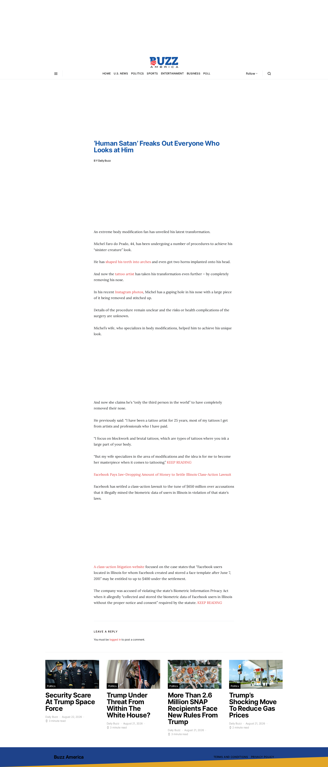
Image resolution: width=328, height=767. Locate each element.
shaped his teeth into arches (128, 262)
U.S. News (121, 73)
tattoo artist (124, 274)
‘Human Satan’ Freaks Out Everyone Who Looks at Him (156, 146)
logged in (115, 639)
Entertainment (172, 73)
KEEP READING (179, 462)
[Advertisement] (164, 26)
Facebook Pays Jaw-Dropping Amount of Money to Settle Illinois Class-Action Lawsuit (162, 474)
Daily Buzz (104, 160)
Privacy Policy (262, 756)
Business (193, 73)
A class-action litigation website (119, 567)
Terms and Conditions (231, 756)
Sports (152, 73)
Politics (137, 73)
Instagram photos (129, 292)
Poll (206, 73)
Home (106, 73)
